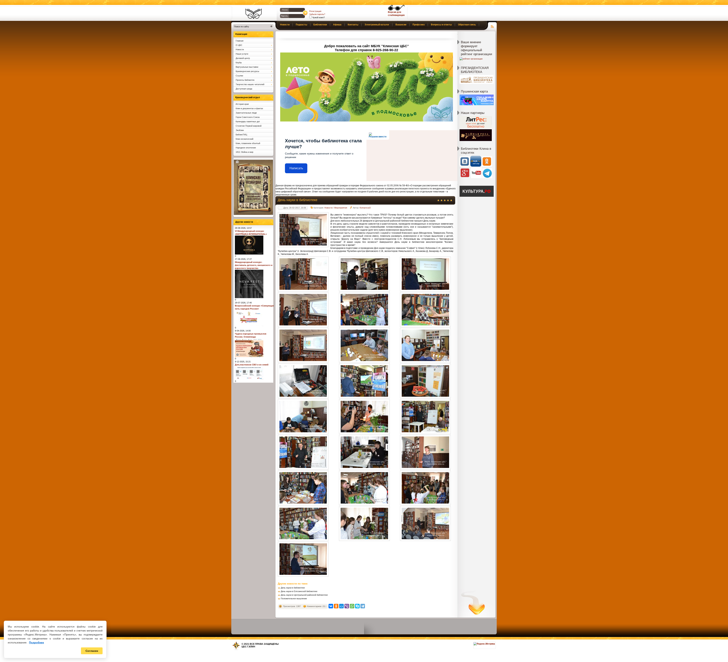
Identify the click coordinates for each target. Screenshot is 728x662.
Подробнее (36, 642)
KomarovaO (365, 208)
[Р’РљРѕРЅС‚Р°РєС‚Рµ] (331, 606)
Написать (296, 168)
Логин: (285, 10)
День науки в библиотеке (293, 588)
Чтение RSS (492, 26)
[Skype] (357, 606)
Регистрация (315, 11)
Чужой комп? (318, 17)
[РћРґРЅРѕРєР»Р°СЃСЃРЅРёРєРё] (336, 606)
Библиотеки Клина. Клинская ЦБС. (253, 13)
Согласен (92, 650)
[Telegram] (362, 606)
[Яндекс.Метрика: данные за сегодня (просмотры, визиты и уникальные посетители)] (484, 643)
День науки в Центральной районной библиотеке (304, 595)
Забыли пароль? (317, 14)
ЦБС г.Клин (248, 646)
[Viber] (346, 606)
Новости (328, 208)
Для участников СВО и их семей (251, 365)
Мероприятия (340, 208)
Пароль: (284, 16)
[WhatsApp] (352, 606)
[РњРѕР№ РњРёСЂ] (341, 606)
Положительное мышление (294, 598)
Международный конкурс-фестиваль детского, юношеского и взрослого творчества (253, 265)
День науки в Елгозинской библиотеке (299, 591)
